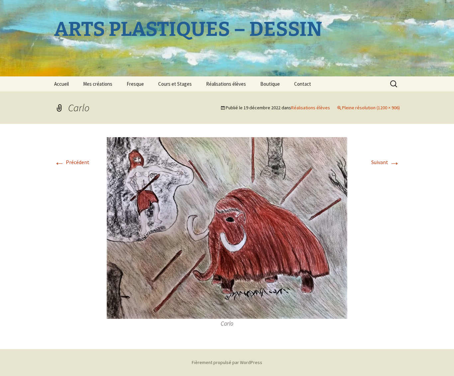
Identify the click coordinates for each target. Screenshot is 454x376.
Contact (302, 84)
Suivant (385, 162)
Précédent (71, 162)
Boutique (270, 84)
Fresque (135, 84)
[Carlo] (227, 227)
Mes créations (97, 84)
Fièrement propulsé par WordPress (227, 362)
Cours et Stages (175, 84)
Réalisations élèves (226, 84)
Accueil (61, 84)
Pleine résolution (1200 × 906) (371, 108)
